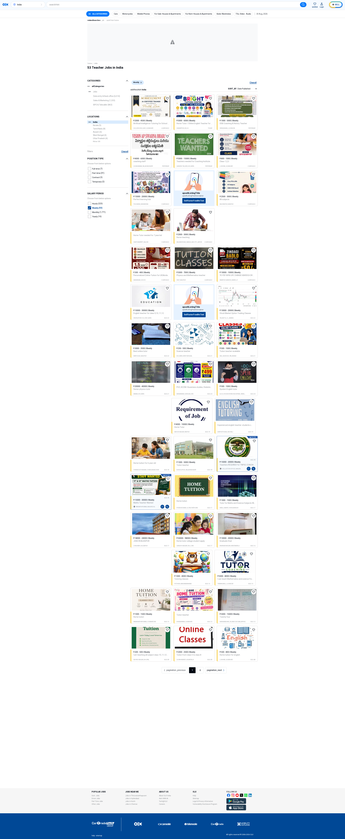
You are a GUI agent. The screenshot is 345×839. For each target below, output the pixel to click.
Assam (97, 132)
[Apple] (236, 810)
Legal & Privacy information (203, 801)
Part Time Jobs (97, 801)
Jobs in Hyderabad (132, 798)
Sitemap (196, 798)
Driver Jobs (96, 798)
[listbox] (141, 82)
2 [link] (200, 670)
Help (194, 796)
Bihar (96, 142)
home (90, 63)
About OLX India (165, 796)
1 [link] (192, 670)
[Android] (236, 803)
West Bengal (99, 135)
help (93, 836)
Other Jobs (96, 804)
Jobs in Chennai (131, 804)
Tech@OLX (163, 801)
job (103, 20)
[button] (41, 4)
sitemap (99, 836)
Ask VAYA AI (163, 798)
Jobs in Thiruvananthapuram (136, 796)
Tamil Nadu (99, 129)
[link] (216, 670)
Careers (162, 804)
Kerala (97, 125)
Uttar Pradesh (100, 138)
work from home (113, 20)
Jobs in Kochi (130, 801)
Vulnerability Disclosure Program (205, 804)
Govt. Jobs (95, 796)
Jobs (96, 63)
